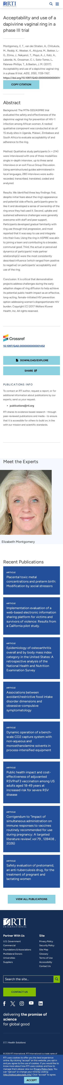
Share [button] (29, 370)
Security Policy (46, 945)
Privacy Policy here (43, 1069)
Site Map (43, 950)
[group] (28, 507)
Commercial (9, 945)
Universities (9, 958)
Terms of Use (46, 958)
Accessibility (45, 962)
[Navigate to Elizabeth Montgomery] (27, 504)
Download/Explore (34, 360)
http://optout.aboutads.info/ (17, 1074)
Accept (32, 1080)
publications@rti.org (22, 405)
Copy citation (21, 84)
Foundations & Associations (17, 950)
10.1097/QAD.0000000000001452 (24, 345)
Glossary (43, 954)
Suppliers (8, 962)
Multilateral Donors (12, 954)
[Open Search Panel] (51, 3)
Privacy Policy (46, 941)
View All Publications (31, 899)
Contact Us (45, 966)
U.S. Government (12, 941)
